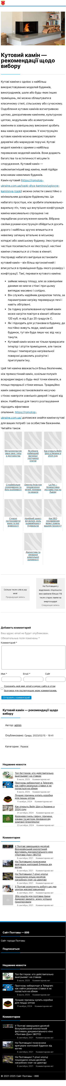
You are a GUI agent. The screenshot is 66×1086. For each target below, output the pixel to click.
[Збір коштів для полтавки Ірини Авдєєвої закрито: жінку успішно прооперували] (8, 900)
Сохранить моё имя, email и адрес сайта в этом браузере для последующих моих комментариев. (30, 688)
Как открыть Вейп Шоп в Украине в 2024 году (35, 808)
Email (26, 673)
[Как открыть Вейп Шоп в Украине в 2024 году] (8, 808)
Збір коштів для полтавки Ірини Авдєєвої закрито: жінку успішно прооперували (33, 899)
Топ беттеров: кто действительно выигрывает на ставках (34, 774)
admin (17, 725)
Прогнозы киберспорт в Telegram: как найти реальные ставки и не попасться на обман (34, 785)
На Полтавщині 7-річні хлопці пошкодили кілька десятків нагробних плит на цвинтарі (31, 877)
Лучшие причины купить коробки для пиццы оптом (34, 796)
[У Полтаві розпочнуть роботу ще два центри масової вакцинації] (8, 888)
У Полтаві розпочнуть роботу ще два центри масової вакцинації (35, 888)
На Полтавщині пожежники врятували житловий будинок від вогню (33, 864)
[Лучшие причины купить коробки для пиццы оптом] (8, 799)
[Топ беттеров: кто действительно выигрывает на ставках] (8, 775)
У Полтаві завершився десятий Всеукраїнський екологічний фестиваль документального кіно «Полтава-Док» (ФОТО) (34, 850)
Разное (24, 746)
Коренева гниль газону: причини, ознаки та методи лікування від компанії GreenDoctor (34, 819)
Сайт (47, 673)
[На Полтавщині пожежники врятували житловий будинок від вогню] (8, 863)
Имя (4, 673)
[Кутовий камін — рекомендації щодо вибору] (33, 28)
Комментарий (9, 642)
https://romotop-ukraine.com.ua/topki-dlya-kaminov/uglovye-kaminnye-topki (30, 186)
